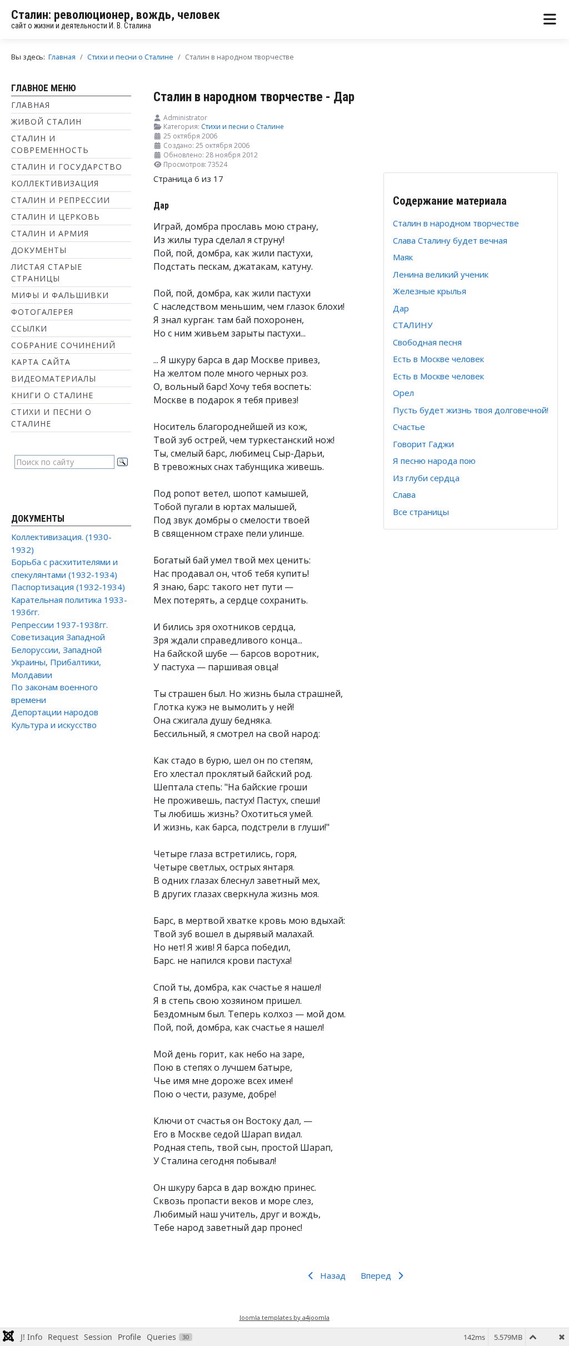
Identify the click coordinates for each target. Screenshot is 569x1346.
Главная (30, 105)
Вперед (377, 1275)
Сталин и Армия (50, 233)
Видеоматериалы (53, 378)
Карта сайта (41, 362)
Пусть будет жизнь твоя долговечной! (470, 409)
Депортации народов (54, 711)
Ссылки (29, 328)
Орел (403, 392)
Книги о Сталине (52, 395)
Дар (401, 308)
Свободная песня (427, 342)
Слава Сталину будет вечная (450, 240)
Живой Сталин (46, 121)
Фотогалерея (42, 311)
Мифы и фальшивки (60, 295)
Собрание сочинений (63, 345)
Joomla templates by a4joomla (284, 1317)
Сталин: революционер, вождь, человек (115, 15)
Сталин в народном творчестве (456, 223)
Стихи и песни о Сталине (242, 126)
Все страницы (421, 511)
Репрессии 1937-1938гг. (59, 624)
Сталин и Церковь (55, 216)
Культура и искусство (54, 724)
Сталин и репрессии (60, 200)
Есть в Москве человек (438, 358)
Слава (404, 494)
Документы (39, 250)
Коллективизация (55, 183)
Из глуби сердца (426, 477)
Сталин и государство (66, 166)
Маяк (403, 257)
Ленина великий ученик (440, 274)
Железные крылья (429, 290)
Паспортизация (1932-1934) (68, 586)
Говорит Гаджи (423, 443)
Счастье (409, 426)
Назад (332, 1275)
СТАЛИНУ (412, 324)
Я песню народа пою (434, 460)
